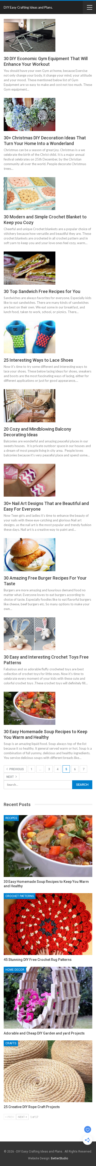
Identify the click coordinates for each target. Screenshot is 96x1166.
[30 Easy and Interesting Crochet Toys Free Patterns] (29, 633)
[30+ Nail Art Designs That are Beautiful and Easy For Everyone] (29, 480)
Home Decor (14, 969)
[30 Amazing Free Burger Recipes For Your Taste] (29, 554)
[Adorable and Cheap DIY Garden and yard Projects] (48, 998)
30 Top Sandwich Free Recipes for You (42, 291)
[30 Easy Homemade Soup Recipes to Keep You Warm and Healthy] (29, 708)
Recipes (11, 818)
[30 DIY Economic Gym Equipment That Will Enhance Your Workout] (29, 35)
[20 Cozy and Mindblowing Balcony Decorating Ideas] (29, 405)
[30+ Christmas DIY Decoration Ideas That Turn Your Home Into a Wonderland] (29, 114)
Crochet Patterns (19, 896)
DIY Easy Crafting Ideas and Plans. (28, 7)
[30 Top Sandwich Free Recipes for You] (29, 268)
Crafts (10, 1043)
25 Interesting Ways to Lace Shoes (38, 360)
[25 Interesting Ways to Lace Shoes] (29, 336)
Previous (16, 769)
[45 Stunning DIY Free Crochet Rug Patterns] (48, 924)
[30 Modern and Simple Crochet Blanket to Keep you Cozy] (29, 193)
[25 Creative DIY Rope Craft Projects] (48, 1071)
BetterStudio (59, 1158)
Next (10, 777)
